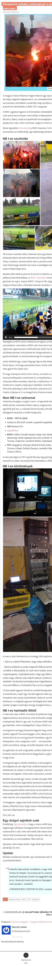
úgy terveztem (21, 824)
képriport (35, 899)
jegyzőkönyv (12, 430)
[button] (21, 155)
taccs (5, 899)
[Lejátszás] (6, 337)
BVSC (24, 899)
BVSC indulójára (38, 277)
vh (18, 12)
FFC (29, 899)
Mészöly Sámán (19, 927)
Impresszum (26, 960)
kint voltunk (24, 128)
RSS (26, 963)
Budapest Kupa (14, 899)
